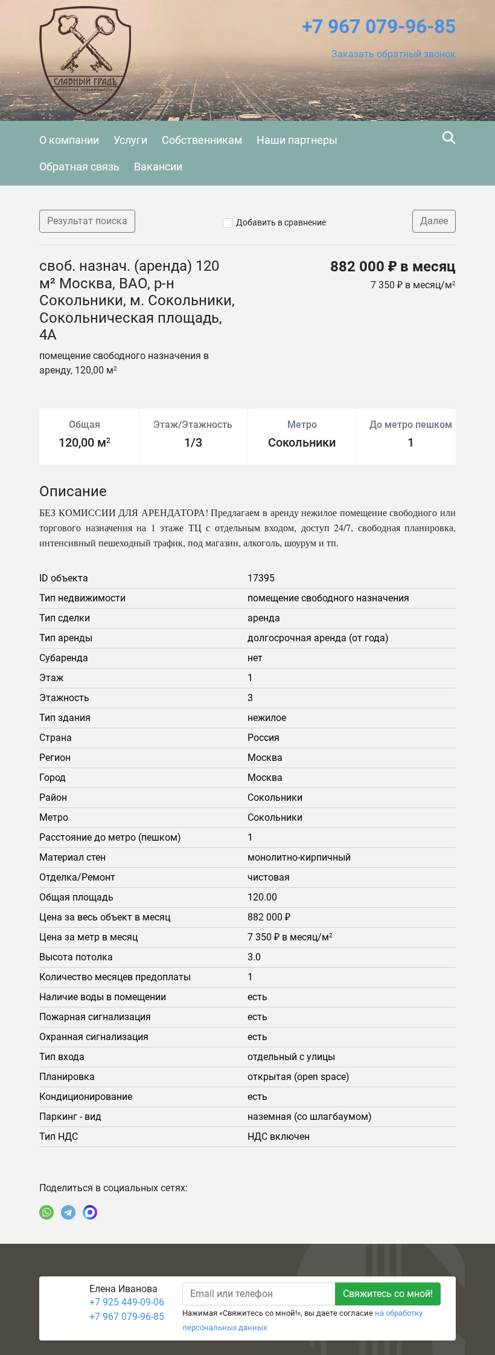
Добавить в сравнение (281, 222)
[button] (393, 54)
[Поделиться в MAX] (90, 1212)
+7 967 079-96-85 (126, 1316)
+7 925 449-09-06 (126, 1302)
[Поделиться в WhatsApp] (46, 1212)
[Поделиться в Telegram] (68, 1212)
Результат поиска (87, 221)
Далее (434, 221)
